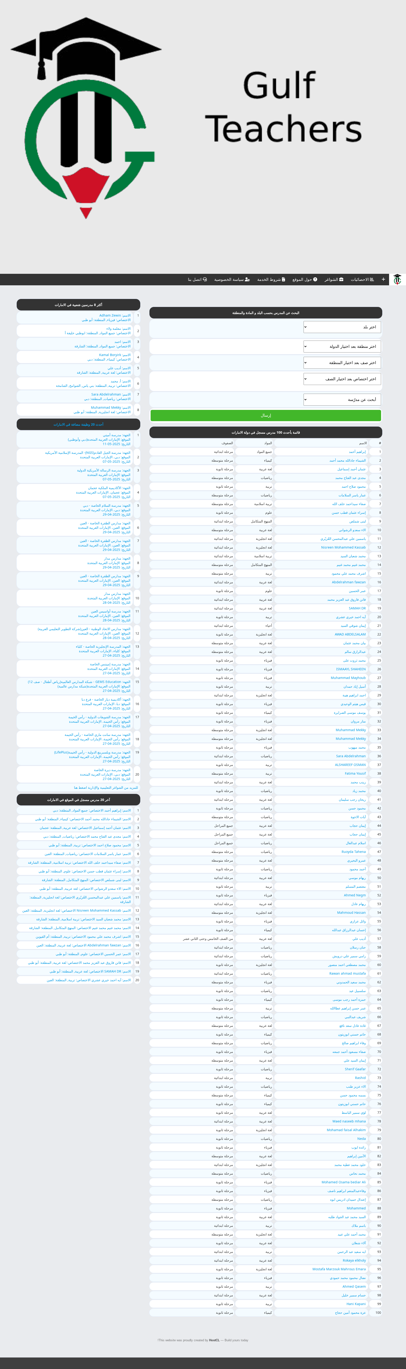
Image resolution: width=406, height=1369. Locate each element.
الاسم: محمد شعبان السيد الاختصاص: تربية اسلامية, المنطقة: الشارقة (83, 919)
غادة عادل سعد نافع (353, 1025)
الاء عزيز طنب (356, 1086)
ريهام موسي (357, 877)
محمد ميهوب (357, 747)
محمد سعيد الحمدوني (351, 982)
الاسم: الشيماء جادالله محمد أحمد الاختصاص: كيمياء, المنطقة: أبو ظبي (83, 819)
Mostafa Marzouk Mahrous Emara (339, 1269)
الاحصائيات (360, 279)
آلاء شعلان (359, 1243)
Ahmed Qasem (354, 1286)
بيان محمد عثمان (354, 643)
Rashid (360, 1077)
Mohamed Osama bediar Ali (344, 1182)
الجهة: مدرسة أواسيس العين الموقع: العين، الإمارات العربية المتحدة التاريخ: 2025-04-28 (104, 615)
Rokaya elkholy (354, 1260)
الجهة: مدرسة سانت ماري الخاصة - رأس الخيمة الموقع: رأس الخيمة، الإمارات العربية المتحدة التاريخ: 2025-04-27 (97, 739)
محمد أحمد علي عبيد (352, 1234)
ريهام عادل (358, 904)
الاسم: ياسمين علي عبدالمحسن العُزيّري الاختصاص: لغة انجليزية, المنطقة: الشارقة (80, 899)
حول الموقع (303, 279)
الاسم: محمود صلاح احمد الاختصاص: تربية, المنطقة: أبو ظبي (90, 845)
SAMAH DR (357, 608)
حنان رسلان (358, 947)
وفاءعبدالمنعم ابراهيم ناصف (347, 1191)
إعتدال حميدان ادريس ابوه (348, 1199)
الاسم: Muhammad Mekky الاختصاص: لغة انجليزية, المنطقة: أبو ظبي (102, 409)
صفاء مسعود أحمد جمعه (349, 1051)
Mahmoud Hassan (351, 912)
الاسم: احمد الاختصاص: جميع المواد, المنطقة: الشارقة (102, 343)
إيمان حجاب (358, 825)
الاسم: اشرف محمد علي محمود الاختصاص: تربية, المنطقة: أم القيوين (83, 936)
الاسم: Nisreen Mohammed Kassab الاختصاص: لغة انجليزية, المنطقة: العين (76, 910)
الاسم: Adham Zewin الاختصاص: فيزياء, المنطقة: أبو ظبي (106, 317)
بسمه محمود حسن (353, 1095)
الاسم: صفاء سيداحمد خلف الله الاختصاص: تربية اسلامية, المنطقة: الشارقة (79, 862)
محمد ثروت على (354, 660)
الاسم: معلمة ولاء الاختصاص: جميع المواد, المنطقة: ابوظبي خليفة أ (98, 330)
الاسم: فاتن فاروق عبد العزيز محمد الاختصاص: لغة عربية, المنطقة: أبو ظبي (79, 962)
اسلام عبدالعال (356, 843)
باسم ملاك (358, 1225)
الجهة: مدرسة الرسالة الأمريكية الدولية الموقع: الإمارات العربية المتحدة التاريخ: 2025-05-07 (103, 474)
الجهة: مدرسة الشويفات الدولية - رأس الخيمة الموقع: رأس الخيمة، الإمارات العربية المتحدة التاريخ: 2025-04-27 (99, 721)
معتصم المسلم (356, 886)
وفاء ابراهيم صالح (354, 1043)
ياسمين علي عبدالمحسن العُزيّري (343, 538)
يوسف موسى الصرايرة (350, 712)
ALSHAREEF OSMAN (350, 764)
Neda (361, 1138)
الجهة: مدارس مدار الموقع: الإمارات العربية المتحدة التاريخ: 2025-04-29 (108, 562)
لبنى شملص (357, 521)
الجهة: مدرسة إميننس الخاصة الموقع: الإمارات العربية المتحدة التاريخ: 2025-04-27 (108, 668)
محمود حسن (357, 808)
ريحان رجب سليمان (352, 799)
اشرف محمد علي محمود (349, 573)
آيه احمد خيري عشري (351, 617)
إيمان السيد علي (355, 1060)
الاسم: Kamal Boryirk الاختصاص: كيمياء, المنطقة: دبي (109, 357)
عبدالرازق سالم (355, 651)
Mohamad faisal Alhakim (346, 1130)
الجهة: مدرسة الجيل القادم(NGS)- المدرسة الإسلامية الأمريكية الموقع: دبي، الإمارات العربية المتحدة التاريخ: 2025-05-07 (87, 457)
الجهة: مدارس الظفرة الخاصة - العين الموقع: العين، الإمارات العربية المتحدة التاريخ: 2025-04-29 (104, 527)
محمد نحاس (357, 1173)
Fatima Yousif (355, 773)
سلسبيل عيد (357, 991)
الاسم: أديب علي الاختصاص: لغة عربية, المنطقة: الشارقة (104, 370)
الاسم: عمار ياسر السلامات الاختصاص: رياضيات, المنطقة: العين (88, 853)
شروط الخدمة (269, 279)
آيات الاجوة (358, 817)
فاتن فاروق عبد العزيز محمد (346, 599)
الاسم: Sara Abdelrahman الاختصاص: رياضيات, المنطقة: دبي (107, 396)
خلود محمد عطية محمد (350, 1164)
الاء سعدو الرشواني (352, 530)
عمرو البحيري (356, 860)
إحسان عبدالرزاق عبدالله (349, 930)
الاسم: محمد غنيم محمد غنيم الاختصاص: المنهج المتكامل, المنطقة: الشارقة (80, 928)
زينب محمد (358, 782)
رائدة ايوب (358, 1147)
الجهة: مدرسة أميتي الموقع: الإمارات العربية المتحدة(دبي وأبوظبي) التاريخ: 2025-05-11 (99, 439)
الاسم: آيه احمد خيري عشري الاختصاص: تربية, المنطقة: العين (89, 980)
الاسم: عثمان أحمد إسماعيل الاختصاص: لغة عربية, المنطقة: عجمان (85, 827)
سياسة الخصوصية (229, 279)
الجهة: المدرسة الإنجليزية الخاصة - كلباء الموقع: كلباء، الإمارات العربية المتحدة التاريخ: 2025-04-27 (103, 651)
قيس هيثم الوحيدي (353, 704)
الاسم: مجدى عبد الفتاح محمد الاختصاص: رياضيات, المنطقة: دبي (87, 836)
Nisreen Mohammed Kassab (343, 547)
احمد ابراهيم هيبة (354, 695)
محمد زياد (359, 790)
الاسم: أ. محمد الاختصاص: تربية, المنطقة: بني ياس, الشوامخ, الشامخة (93, 383)
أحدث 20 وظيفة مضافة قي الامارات (78, 424)
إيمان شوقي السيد (353, 625)
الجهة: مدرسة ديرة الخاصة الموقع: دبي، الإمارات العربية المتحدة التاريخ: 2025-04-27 (105, 774)
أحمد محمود (357, 869)
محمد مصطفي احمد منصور (347, 964)
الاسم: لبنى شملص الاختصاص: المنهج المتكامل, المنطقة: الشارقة (86, 880)
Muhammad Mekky (351, 730)
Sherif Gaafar (355, 1069)
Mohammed (356, 1208)
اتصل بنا (195, 279)
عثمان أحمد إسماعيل (351, 469)
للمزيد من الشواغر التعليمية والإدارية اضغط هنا (106, 787)
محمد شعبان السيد (353, 556)
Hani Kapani (356, 1304)
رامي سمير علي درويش (349, 956)
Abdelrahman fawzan (349, 582)
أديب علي (359, 938)
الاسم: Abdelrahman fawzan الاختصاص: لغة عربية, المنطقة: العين (83, 945)
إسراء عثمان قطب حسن (349, 512)
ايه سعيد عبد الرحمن (351, 1251)
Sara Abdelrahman (351, 756)
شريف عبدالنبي (355, 1017)
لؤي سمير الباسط (354, 1112)
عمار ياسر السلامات (352, 495)
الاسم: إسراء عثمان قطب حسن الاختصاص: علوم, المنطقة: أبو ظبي (85, 871)
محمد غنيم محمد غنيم (351, 564)
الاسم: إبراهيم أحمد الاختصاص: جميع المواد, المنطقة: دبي (92, 810)
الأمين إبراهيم (356, 1156)
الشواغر (332, 279)
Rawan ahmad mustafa (347, 973)
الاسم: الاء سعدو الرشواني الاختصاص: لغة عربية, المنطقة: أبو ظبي (85, 888)
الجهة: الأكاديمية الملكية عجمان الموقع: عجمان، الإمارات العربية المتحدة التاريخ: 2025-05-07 (103, 492)
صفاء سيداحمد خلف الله (349, 504)
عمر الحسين (357, 590)
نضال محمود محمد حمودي (348, 1277)
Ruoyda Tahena (354, 851)
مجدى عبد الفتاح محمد (350, 477)
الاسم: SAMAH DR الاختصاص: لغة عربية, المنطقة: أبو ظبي (90, 971)
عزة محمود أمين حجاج (350, 1312)
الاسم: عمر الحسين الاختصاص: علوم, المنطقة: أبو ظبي (93, 954)
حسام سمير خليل (354, 1295)
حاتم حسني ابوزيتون (352, 1034)
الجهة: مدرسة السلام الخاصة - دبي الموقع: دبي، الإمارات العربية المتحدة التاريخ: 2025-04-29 (105, 510)
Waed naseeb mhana (349, 1121)
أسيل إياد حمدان (355, 686)
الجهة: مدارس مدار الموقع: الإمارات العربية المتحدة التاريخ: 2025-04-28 (108, 598)
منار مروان (358, 721)
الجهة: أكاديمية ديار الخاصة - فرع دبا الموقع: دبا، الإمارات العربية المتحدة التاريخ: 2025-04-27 (106, 703)
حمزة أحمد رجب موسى (349, 999)
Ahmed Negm (355, 895)
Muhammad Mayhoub (348, 677)
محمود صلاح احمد (354, 486)
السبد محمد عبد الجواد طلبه (347, 1217)
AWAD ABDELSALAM (350, 634)
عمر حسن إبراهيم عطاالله (348, 1008)
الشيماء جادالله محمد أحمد (347, 460)
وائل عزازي (358, 921)
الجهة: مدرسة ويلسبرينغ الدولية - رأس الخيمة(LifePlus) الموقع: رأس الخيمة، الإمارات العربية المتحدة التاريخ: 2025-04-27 (92, 756)
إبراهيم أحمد (357, 451)
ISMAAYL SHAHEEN (351, 669)
